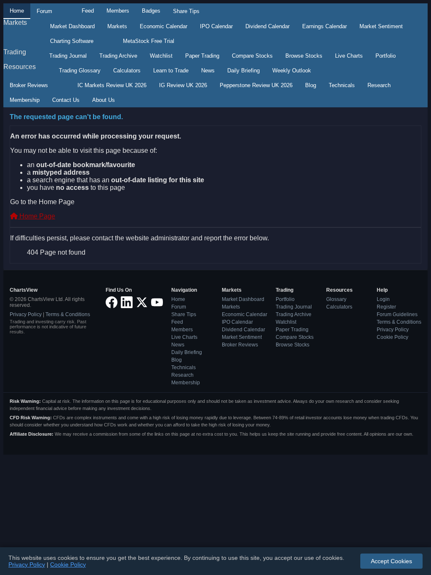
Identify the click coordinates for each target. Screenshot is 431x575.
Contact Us (66, 100)
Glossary (336, 299)
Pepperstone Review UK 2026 (256, 85)
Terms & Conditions (67, 314)
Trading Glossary (80, 70)
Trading (14, 52)
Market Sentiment (381, 26)
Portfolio (385, 56)
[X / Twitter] (142, 302)
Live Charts (349, 56)
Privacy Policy (26, 314)
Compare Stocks (252, 56)
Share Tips (186, 11)
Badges (151, 11)
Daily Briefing (243, 70)
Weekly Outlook (291, 70)
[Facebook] (111, 302)
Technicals (342, 85)
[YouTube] (157, 302)
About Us (103, 100)
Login (383, 299)
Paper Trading (202, 56)
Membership (25, 100)
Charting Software (71, 41)
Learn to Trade (171, 70)
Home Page (36, 216)
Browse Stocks (303, 56)
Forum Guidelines (397, 314)
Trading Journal (68, 56)
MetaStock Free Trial (148, 41)
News (208, 70)
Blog (310, 85)
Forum (44, 11)
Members (117, 11)
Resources (19, 66)
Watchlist (161, 56)
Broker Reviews (29, 85)
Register (386, 307)
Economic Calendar (163, 26)
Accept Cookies (391, 561)
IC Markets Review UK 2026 (111, 85)
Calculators (127, 70)
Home (17, 11)
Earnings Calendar (324, 26)
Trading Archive (118, 56)
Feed (88, 11)
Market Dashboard (72, 26)
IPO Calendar (216, 26)
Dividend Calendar (267, 26)
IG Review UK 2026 (183, 85)
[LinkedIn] (127, 302)
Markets (15, 22)
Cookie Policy (392, 337)
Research (379, 85)
